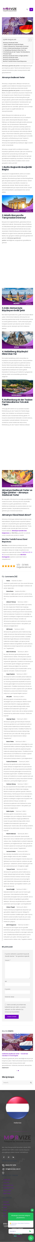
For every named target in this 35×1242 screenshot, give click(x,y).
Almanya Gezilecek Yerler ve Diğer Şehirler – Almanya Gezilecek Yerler (16, 56)
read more (5, 1067)
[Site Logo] (10, 9)
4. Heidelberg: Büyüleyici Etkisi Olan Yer (14, 50)
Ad (6, 981)
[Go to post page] (17, 1042)
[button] (27, 9)
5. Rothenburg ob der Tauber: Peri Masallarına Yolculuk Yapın (16, 53)
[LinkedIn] (13, 1157)
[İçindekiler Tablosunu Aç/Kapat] (29, 40)
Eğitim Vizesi (6, 1193)
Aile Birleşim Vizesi (8, 1188)
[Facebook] (4, 1157)
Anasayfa (6, 1202)
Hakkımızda (6, 1204)
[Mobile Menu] (31, 9)
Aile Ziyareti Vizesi (8, 1185)
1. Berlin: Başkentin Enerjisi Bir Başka (13, 44)
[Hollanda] (17, 1107)
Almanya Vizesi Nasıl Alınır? (11, 59)
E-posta (7, 989)
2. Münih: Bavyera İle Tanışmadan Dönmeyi (15, 46)
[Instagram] (8, 1157)
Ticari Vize (6, 1182)
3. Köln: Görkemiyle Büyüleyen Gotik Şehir (15, 48)
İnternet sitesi (9, 997)
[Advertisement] (17, 266)
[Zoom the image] (17, 1135)
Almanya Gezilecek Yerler (10, 42)
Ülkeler (5, 1207)
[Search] (31, 1082)
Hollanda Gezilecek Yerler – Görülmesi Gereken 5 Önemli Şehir (15, 1055)
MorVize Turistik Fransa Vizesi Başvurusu (15, 61)
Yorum (7, 960)
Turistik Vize (6, 1179)
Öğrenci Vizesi (7, 1191)
